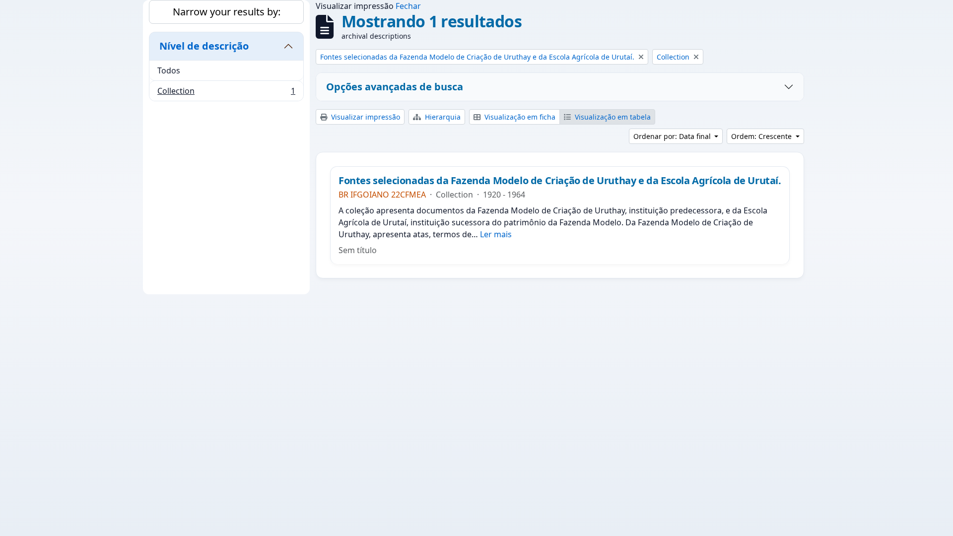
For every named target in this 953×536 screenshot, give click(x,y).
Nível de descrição (204, 46)
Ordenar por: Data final (673, 136)
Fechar (408, 5)
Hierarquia (442, 117)
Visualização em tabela (612, 117)
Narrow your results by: (226, 11)
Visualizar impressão (364, 117)
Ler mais (496, 234)
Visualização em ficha (518, 117)
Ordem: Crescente (762, 136)
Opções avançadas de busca (394, 86)
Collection (226, 93)
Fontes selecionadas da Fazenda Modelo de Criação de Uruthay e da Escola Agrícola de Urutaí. (560, 181)
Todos (168, 70)
